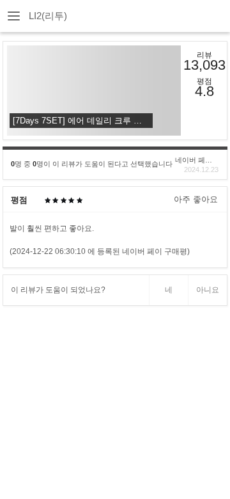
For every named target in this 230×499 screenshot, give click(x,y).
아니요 (207, 289)
